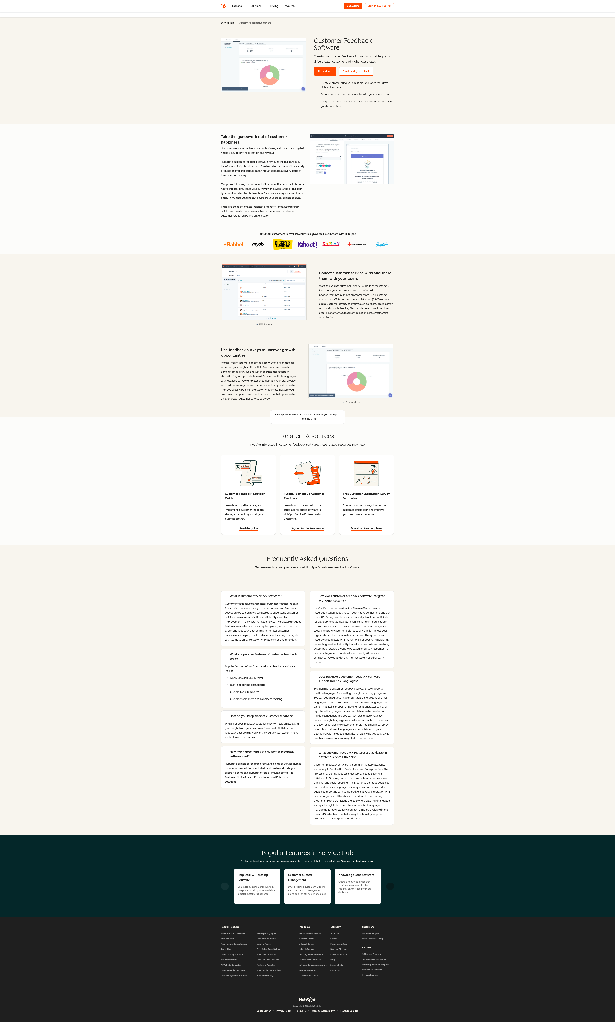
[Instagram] (289, 990)
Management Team (339, 944)
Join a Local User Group (373, 939)
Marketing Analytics (266, 965)
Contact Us (335, 970)
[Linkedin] (317, 990)
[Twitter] (307, 990)
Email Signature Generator (311, 954)
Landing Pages (264, 944)
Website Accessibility (323, 1011)
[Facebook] (280, 990)
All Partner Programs (372, 954)
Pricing (274, 6)
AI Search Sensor (306, 944)
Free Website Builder (266, 939)
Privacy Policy (283, 1011)
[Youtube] (298, 990)
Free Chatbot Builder (266, 954)
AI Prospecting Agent (267, 933)
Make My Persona (307, 949)
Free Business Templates (310, 960)
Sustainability (336, 965)
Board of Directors (338, 949)
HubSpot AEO (227, 939)
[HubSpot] (223, 6)
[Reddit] (326, 990)
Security (301, 1011)
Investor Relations (338, 954)
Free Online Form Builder (268, 949)
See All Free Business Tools (311, 933)
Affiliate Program (370, 975)
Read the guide (248, 528)
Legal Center (264, 1011)
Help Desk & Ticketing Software (253, 877)
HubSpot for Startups (372, 970)
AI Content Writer (229, 960)
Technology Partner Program (375, 964)
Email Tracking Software (232, 954)
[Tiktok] (335, 990)
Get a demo (354, 6)
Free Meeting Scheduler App (234, 944)
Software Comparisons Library (313, 965)
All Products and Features (233, 933)
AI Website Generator (231, 965)
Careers (334, 939)
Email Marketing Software (233, 970)
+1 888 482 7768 (307, 419)
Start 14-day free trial (379, 6)
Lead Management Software (234, 975)
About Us (334, 933)
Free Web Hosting (265, 975)
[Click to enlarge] (352, 159)
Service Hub (227, 22)
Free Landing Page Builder (269, 970)
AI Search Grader (306, 939)
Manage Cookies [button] (349, 1011)
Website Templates (307, 970)
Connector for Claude (308, 975)
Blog (332, 960)
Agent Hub (226, 949)
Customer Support (370, 933)
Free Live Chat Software (268, 960)
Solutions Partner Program (374, 959)
